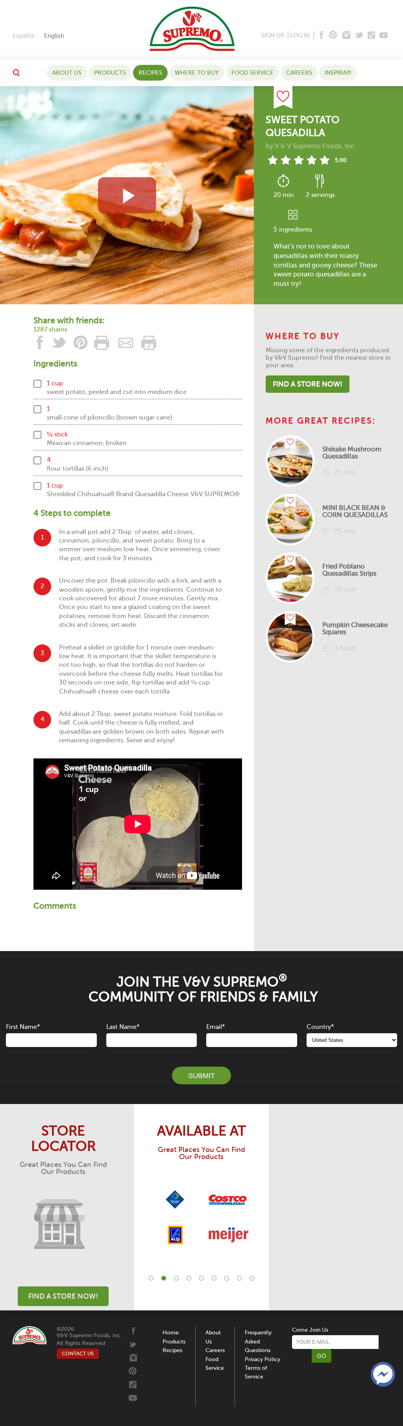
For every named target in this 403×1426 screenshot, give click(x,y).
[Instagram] (346, 35)
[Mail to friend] (126, 342)
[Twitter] (360, 35)
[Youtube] (383, 35)
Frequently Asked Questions (258, 1341)
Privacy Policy (262, 1359)
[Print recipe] (102, 342)
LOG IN (300, 35)
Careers (299, 73)
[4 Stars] (311, 160)
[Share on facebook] (40, 342)
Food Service (252, 73)
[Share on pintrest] (81, 342)
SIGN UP (272, 35)
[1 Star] (272, 160)
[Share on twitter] (59, 342)
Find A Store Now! (307, 384)
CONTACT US (78, 1353)
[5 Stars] (324, 160)
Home (171, 1333)
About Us (66, 73)
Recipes (150, 73)
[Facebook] (320, 35)
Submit (201, 1076)
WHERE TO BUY (197, 73)
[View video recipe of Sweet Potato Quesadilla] (127, 195)
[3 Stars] (298, 160)
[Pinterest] (332, 35)
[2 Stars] (285, 160)
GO (321, 1355)
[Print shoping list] (147, 342)
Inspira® (338, 73)
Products (110, 73)
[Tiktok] (372, 35)
